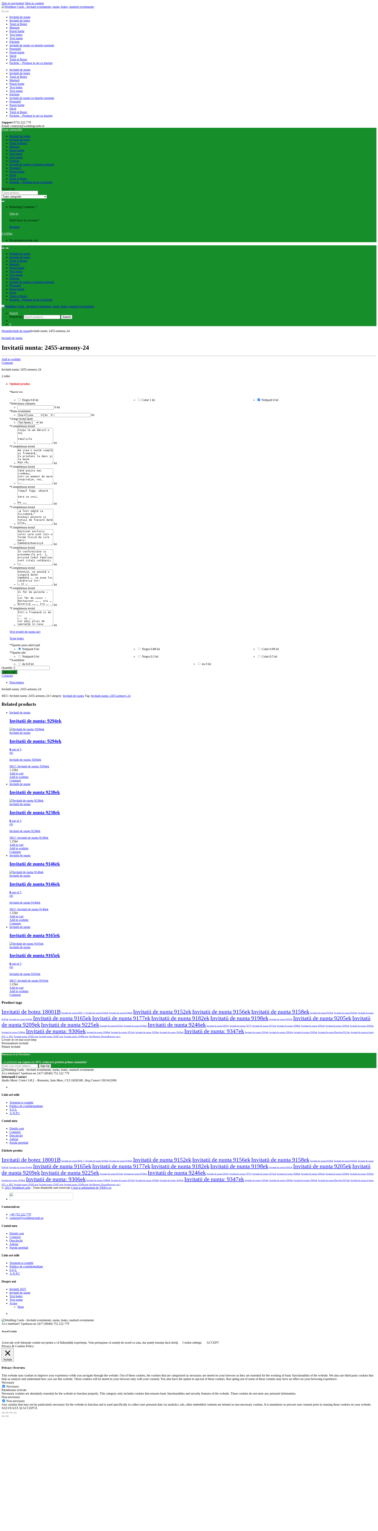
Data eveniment (20, 411)
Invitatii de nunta (19, 17)
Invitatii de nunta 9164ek (20, 1019)
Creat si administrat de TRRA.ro (91, 1187)
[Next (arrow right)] (7, 1416)
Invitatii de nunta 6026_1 (73, 1013)
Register (14, 227)
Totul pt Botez (18, 24)
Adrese (13, 1139)
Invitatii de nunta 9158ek (280, 1011)
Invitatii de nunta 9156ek (221, 1011)
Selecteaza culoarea (22, 403)
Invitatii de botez (19, 20)
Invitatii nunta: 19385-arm (26, 1036)
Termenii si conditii (21, 1102)
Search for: (8, 188)
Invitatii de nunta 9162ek (345, 1013)
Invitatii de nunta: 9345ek (171, 1032)
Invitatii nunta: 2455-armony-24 (111, 695)
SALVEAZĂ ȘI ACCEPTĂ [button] (19, 1408)
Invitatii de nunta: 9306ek (56, 1031)
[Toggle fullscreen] (11, 1412)
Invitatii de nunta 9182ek (180, 1018)
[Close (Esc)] (3, 1412)
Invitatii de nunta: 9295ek (362, 1026)
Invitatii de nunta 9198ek (239, 1018)
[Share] (7, 1412)
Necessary (12, 1386)
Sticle (12, 56)
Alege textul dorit (21, 418)
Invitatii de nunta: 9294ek (337, 1026)
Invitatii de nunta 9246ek (177, 1024)
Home (5, 331)
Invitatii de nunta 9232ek (111, 1026)
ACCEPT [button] (213, 1342)
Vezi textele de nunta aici (24, 631)
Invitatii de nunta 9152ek (162, 1011)
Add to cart (9, 672)
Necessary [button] (8, 1382)
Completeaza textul (22, 426)
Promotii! (15, 49)
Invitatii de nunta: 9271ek (264, 1026)
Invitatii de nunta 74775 (241, 1026)
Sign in (13, 213)
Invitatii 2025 (17, 1289)
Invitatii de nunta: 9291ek (313, 1026)
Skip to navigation (13, 3)
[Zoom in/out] (15, 1412)
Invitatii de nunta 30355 (218, 1026)
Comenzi (15, 1132)
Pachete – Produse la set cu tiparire (31, 63)
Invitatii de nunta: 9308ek (98, 1032)
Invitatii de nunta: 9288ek (288, 1026)
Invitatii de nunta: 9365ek (305, 1032)
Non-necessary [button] (11, 1397)
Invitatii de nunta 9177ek (121, 1018)
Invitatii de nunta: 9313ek (123, 1032)
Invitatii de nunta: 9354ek (257, 1032)
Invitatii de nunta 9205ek (322, 1018)
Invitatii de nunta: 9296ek (13, 1032)
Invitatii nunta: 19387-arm (51, 1036)
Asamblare (16, 660)
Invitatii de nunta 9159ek (321, 1013)
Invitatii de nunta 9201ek (280, 1019)
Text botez (15, 34)
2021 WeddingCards (17, 1187)
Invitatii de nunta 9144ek (96, 1013)
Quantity (7, 667)
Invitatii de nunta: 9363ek (281, 1032)
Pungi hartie (16, 31)
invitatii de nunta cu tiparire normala (31, 45)
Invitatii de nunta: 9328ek (147, 1032)
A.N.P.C (14, 1113)
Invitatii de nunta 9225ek (70, 1024)
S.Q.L (13, 1109)
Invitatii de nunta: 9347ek (214, 1031)
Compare (7, 362)
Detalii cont (16, 1128)
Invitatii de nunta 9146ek (120, 1013)
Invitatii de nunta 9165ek (62, 1018)
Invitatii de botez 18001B (31, 1011)
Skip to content (34, 3)
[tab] (192, 682)
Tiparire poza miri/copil (24, 645)
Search (13, 313)
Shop (20, 1306)
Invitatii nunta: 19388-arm (76, 1036)
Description (16, 682)
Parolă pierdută (18, 1142)
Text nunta (16, 38)
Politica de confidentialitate (26, 1106)
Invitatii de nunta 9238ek (135, 1026)
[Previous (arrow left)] (3, 1416)
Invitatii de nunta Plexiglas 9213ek (334, 1032)
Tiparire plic (17, 652)
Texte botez (16, 638)
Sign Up (44, 1066)
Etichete (14, 41)
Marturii (14, 27)
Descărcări (16, 1135)
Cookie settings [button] (192, 1342)
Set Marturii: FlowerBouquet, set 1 (104, 1036)
